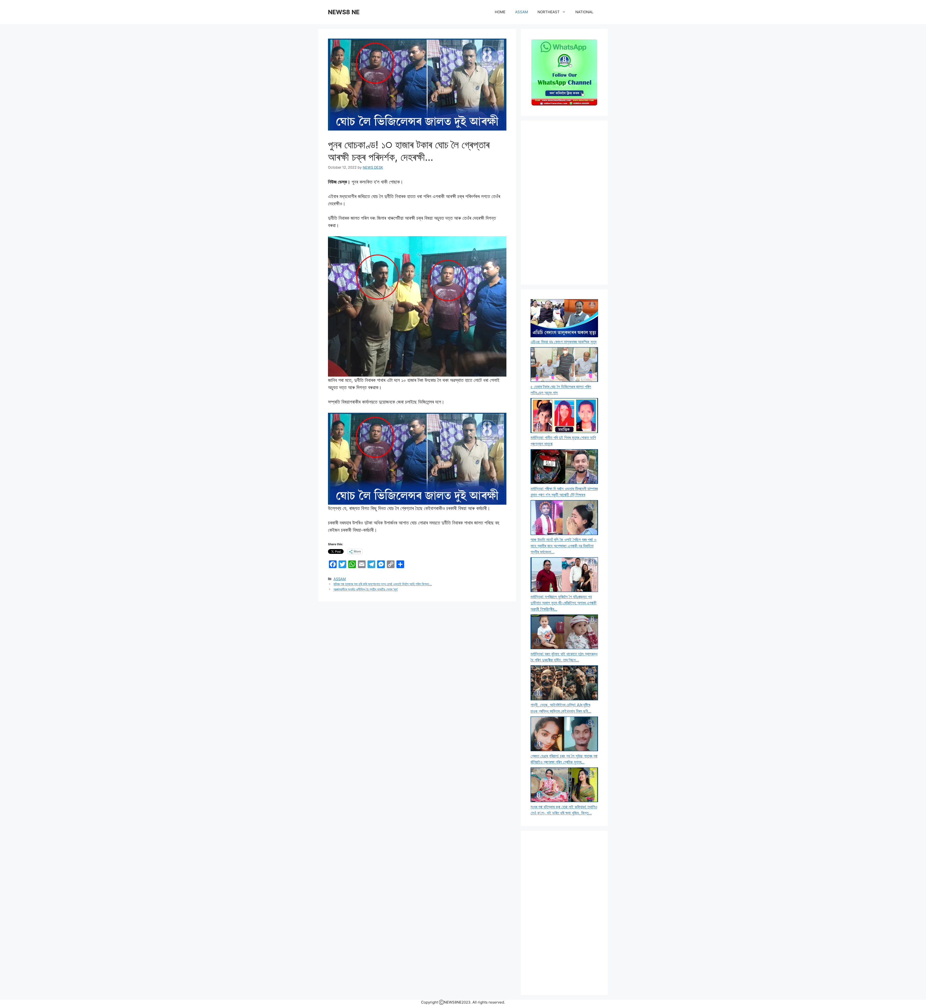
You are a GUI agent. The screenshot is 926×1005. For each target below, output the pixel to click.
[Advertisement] (564, 202)
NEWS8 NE (344, 12)
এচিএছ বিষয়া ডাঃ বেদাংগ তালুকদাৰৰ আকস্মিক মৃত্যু (563, 341)
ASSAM (521, 12)
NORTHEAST (549, 12)
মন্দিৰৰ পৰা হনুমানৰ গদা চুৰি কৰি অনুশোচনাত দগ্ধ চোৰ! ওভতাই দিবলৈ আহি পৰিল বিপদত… (383, 584)
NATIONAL (584, 12)
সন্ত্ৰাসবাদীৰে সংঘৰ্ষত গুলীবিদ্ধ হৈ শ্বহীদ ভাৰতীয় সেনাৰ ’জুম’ (366, 589)
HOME (500, 12)
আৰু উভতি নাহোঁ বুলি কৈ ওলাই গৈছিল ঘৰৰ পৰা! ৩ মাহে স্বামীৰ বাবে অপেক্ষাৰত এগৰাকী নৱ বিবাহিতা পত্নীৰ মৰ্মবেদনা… (563, 545)
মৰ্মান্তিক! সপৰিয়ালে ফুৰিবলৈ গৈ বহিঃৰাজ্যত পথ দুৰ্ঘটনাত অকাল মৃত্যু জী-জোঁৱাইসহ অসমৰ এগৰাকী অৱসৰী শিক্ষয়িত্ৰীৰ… (563, 603)
